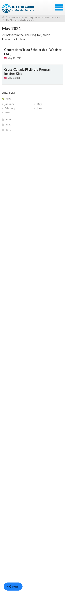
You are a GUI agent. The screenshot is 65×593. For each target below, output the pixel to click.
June (39, 108)
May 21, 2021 (14, 58)
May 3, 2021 (14, 77)
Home (3, 17)
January (9, 104)
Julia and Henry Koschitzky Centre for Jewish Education (34, 17)
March (8, 112)
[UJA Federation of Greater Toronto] (18, 8)
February (10, 108)
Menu (59, 7)
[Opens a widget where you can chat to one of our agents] (13, 587)
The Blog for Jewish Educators (19, 20)
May (39, 104)
